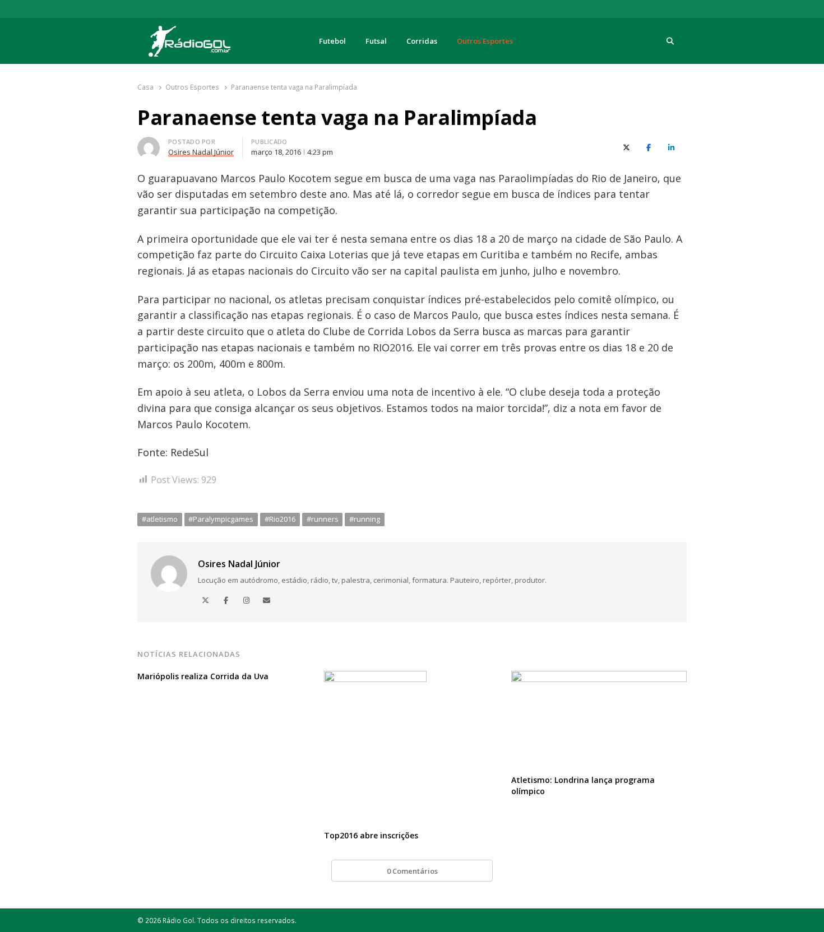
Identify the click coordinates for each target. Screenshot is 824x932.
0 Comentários (412, 871)
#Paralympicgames (220, 519)
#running (364, 519)
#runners (323, 519)
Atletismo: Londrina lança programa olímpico (583, 785)
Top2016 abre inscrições (371, 835)
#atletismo (160, 519)
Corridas (421, 41)
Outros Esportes (485, 41)
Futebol (332, 41)
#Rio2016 (280, 519)
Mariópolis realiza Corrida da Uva (203, 676)
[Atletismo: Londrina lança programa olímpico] (599, 678)
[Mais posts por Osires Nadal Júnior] (148, 143)
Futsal (376, 41)
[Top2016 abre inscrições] (375, 678)
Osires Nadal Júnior (239, 564)
